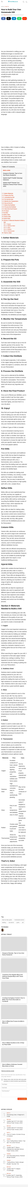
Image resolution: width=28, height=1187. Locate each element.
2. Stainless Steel (10, 225)
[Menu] (2, 2)
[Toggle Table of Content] (23, 191)
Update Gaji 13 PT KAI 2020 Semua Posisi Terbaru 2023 (15, 1122)
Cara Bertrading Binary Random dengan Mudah (16, 1156)
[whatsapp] (19, 18)
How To (7, 6)
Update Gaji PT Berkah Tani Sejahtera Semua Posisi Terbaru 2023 (12, 184)
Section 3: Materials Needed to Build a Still (14, 221)
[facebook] (3, 18)
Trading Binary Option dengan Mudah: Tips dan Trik (15, 1163)
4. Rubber (8, 229)
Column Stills (7, 216)
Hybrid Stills (7, 218)
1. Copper (8, 224)
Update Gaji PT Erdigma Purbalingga (13, 1169)
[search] (23, 2)
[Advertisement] (14, 35)
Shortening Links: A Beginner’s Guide (15, 1115)
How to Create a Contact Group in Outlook (16, 1135)
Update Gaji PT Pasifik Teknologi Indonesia (12, 179)
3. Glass (8, 227)
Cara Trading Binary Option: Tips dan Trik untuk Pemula (16, 1141)
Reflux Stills (7, 214)
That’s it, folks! (8, 233)
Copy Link (24, 18)
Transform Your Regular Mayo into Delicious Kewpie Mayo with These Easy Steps (12, 976)
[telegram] (14, 18)
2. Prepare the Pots (8, 195)
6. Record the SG (7, 203)
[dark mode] (26, 2)
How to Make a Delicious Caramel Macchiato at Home (12, 1065)
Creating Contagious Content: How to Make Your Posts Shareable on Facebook (13, 999)
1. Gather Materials (8, 193)
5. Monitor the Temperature (10, 201)
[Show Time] (23, 15)
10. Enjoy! (6, 211)
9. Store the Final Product (10, 209)
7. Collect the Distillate (9, 205)
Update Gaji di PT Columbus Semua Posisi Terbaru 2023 (15, 1128)
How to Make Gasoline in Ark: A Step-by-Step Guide (13, 1043)
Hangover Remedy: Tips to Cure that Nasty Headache (12, 174)
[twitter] (8, 18)
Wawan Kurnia (6, 14)
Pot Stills (5, 213)
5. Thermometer (10, 231)
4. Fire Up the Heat (8, 199)
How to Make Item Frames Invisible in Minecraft (13, 1022)
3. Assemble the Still (8, 197)
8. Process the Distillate (9, 207)
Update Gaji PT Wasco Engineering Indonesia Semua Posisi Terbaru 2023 (15, 1149)
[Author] (2, 930)
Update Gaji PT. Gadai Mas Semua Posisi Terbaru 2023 (14, 1176)
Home (2, 6)
